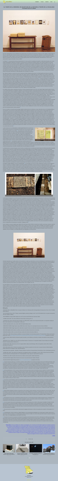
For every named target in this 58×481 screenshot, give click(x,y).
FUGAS (42, 1)
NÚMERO (37, 1)
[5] (3, 397)
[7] (3, 409)
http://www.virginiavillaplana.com (25, 359)
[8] (3, 412)
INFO (51, 1)
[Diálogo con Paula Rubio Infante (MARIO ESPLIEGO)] (22, 448)
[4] (3, 390)
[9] (3, 417)
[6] (3, 402)
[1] (3, 361)
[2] (3, 370)
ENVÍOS (46, 1)
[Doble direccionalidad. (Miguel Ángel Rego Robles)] (9, 448)
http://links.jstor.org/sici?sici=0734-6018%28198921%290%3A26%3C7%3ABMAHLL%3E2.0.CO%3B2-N (28, 335)
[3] (3, 379)
